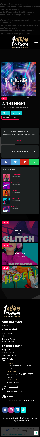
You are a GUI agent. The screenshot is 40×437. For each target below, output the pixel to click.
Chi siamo (7, 333)
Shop (4, 336)
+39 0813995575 (14, 391)
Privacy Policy (8, 339)
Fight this (15, 198)
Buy (6, 113)
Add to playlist (10, 117)
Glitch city (15, 206)
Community (8, 352)
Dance (4, 98)
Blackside (15, 183)
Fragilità (6, 350)
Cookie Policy (8, 342)
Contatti (6, 326)
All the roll (16, 175)
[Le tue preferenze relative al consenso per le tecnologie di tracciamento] (36, 433)
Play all (17, 113)
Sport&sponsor (9, 355)
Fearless (14, 191)
